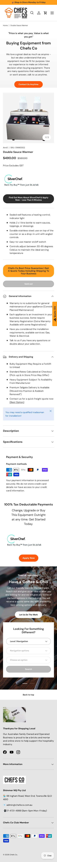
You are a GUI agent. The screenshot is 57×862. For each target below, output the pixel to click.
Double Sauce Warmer (19, 25)
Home (5, 25)
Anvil (5, 147)
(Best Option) (17, 402)
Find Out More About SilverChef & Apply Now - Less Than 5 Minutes (28, 198)
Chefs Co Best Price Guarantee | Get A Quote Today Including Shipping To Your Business (28, 271)
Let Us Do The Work (28, 614)
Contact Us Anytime (28, 84)
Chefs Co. (13, 855)
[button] (45, 13)
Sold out (28, 284)
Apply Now (28, 558)
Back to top (28, 694)
